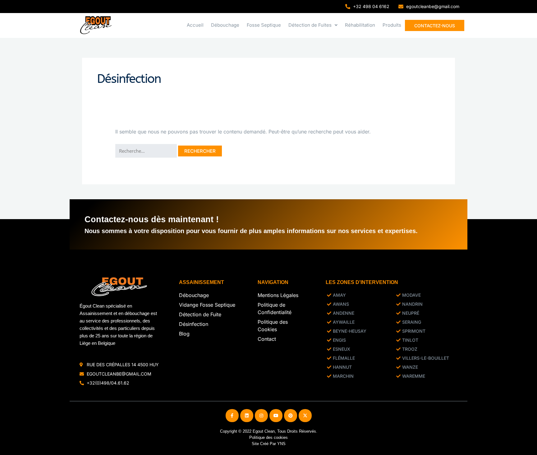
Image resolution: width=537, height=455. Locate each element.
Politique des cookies (268, 437)
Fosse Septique (264, 25)
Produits (392, 25)
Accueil (195, 25)
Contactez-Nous (434, 25)
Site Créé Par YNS (269, 443)
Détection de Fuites (310, 25)
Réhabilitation (360, 25)
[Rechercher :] (146, 151)
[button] (313, 25)
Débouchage (225, 25)
